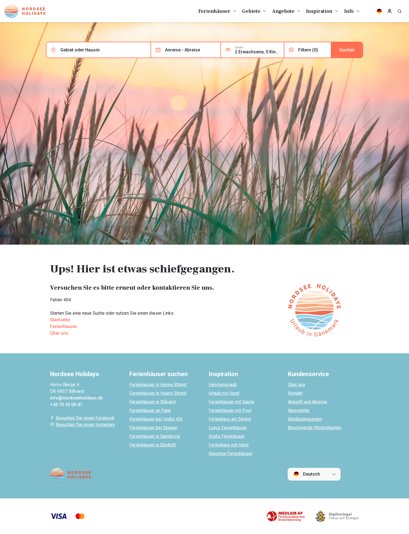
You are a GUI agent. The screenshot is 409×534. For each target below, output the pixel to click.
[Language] (379, 11)
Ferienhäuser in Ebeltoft (152, 445)
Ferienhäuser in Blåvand (152, 401)
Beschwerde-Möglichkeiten (315, 427)
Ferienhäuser (63, 326)
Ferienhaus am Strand (230, 419)
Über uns (59, 333)
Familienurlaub (223, 384)
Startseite (60, 319)
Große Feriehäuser (227, 436)
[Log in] (390, 11)
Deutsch (311, 474)
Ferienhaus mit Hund (228, 445)
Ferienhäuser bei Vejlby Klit (156, 419)
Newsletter (299, 410)
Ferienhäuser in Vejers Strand (157, 393)
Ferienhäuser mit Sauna (231, 401)
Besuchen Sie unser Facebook (85, 418)
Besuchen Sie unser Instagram (85, 424)
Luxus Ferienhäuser (228, 427)
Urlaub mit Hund (224, 393)
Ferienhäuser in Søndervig (154, 436)
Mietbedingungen (305, 419)
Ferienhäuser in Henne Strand (157, 384)
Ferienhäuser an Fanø (150, 410)
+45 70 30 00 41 (66, 404)
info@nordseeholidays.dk (76, 398)
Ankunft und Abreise (307, 401)
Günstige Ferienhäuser (230, 453)
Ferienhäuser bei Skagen (153, 427)
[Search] (400, 11)
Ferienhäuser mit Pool (230, 410)
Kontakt (295, 393)
